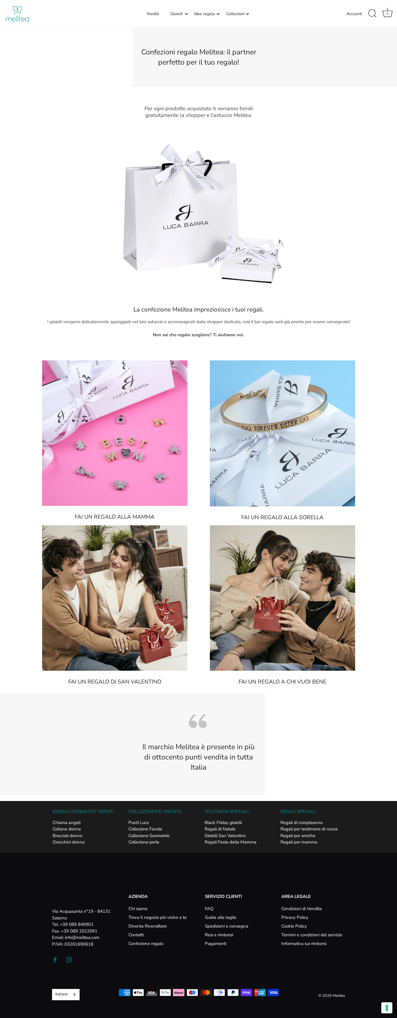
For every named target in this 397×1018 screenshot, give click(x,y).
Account (354, 14)
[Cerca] (372, 13)
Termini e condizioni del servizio (311, 935)
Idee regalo (204, 14)
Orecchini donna (69, 842)
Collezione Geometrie (148, 836)
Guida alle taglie (220, 917)
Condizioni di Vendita (301, 909)
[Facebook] (55, 959)
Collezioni (235, 14)
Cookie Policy (294, 926)
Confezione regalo (145, 943)
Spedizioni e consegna (226, 926)
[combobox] (66, 994)
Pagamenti (215, 943)
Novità (153, 14)
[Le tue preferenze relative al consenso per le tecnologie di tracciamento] (386, 1007)
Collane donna (67, 829)
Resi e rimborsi (219, 935)
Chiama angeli (67, 822)
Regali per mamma (298, 842)
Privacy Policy (294, 917)
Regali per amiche (297, 836)
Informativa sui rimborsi (303, 943)
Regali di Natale (220, 829)
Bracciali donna (67, 836)
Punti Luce (138, 822)
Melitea (338, 995)
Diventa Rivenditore (147, 926)
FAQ (209, 909)
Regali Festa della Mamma (230, 842)
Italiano (61, 994)
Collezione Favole (145, 829)
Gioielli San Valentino (225, 836)
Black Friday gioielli (223, 822)
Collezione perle (143, 842)
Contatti (136, 935)
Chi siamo (137, 909)
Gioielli (176, 14)
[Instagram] (69, 959)
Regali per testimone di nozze (309, 829)
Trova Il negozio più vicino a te (157, 917)
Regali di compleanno (301, 822)
